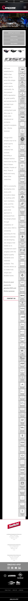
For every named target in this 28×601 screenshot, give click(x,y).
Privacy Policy (8, 590)
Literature (21, 590)
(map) (14, 539)
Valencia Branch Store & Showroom (14, 555)
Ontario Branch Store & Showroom (14, 544)
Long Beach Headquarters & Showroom (14, 534)
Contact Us (11, 298)
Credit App (15, 590)
